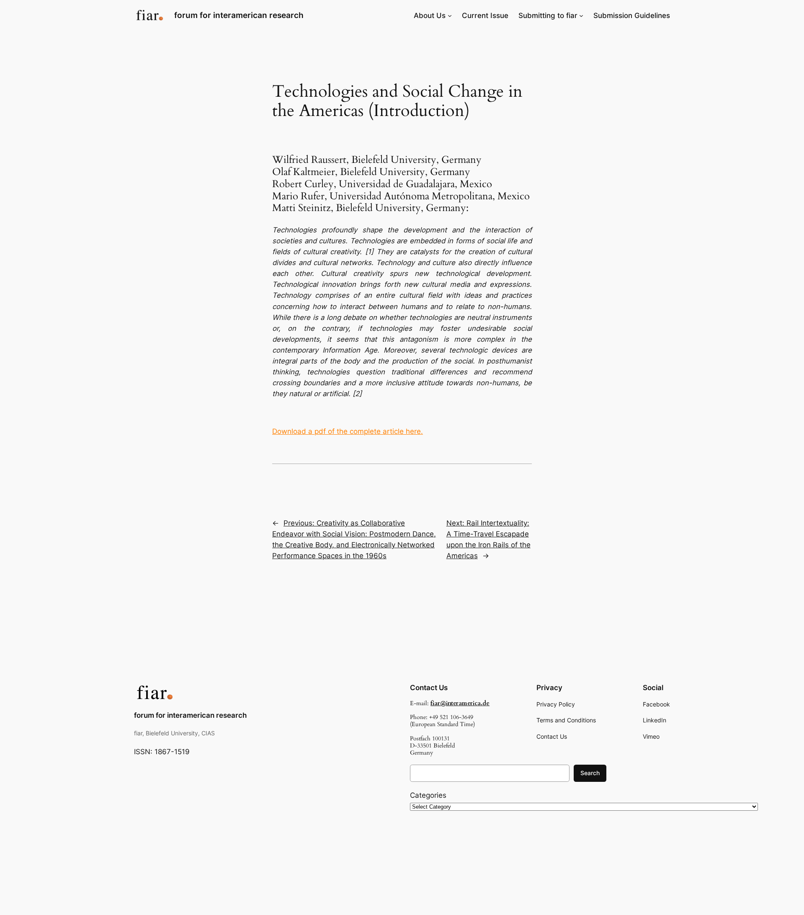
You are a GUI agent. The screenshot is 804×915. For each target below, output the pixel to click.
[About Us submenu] (450, 15)
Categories (428, 795)
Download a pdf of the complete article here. (347, 431)
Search (590, 772)
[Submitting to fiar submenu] (581, 15)
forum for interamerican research (239, 15)
